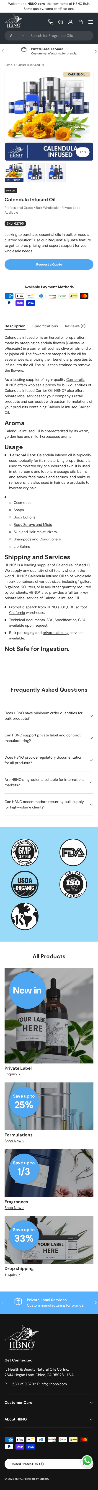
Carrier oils (75, 379)
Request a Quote (49, 264)
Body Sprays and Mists (33, 524)
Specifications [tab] (45, 326)
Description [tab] (15, 326)
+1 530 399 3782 (22, 1384)
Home (8, 65)
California (17, 612)
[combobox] (49, 35)
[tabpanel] (49, 495)
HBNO (18, 1479)
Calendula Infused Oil (30, 65)
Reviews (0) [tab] (75, 326)
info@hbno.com (54, 1384)
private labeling (56, 632)
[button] (81, 22)
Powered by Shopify (36, 1479)
